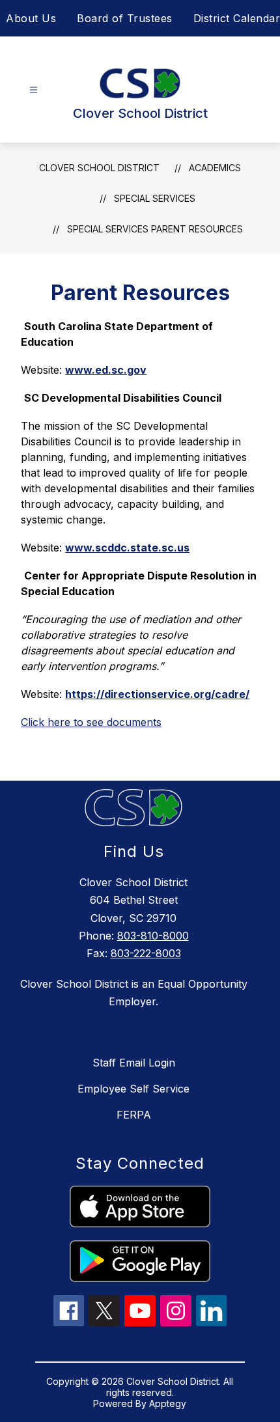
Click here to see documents (91, 722)
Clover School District (99, 167)
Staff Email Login (133, 1062)
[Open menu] (33, 90)
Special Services (154, 198)
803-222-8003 (146, 953)
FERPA (134, 1114)
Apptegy (167, 1403)
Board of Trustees (125, 18)
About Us (31, 18)
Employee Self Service (133, 1088)
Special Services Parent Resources (155, 228)
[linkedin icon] (211, 1322)
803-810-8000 (153, 935)
